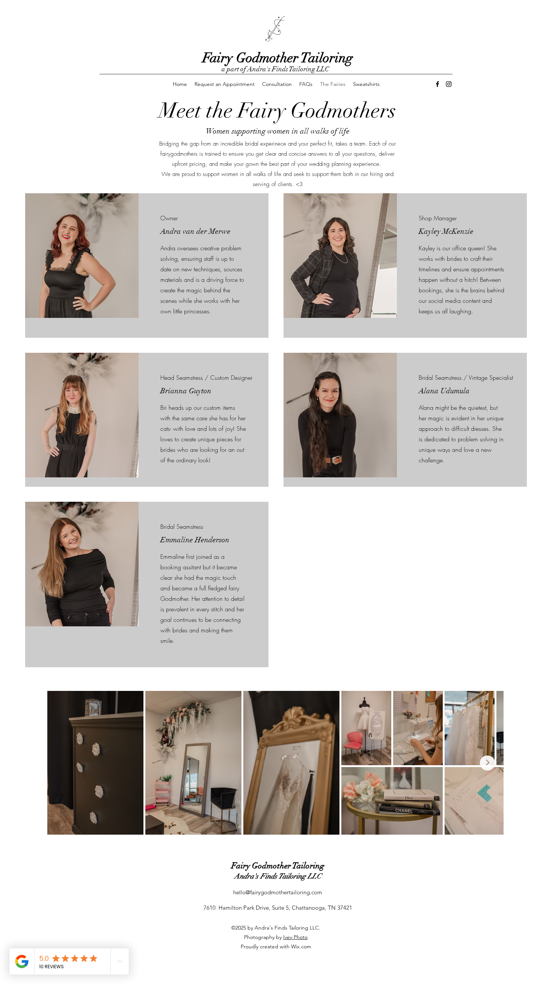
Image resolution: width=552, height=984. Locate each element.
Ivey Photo (295, 937)
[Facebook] (437, 84)
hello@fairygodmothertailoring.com (277, 892)
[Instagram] (448, 84)
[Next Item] (487, 762)
